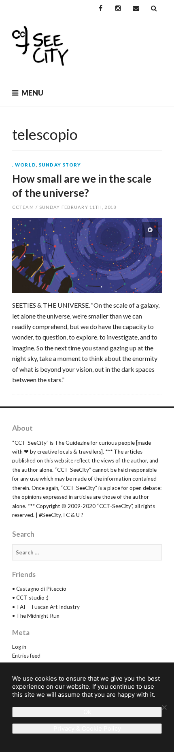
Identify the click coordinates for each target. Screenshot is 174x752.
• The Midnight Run (35, 615)
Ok (87, 712)
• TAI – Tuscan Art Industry (46, 607)
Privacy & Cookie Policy (87, 728)
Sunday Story (59, 164)
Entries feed (26, 655)
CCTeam (23, 207)
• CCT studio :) (30, 597)
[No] (164, 707)
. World (24, 164)
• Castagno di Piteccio (39, 588)
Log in (19, 647)
